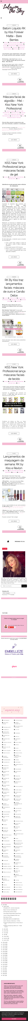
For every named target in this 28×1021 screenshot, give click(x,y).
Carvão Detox (12, 298)
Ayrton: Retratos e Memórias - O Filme (11, 920)
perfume (6, 828)
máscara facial (15, 112)
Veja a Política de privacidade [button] (8, 1015)
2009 (4, 971)
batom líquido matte (14, 42)
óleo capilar (7, 889)
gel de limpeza (19, 786)
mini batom (18, 814)
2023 (4, 946)
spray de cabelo (8, 868)
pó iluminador (7, 844)
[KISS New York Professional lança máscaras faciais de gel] (12, 195)
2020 (4, 951)
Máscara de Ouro (15, 299)
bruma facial (18, 752)
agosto (5, 906)
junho (5, 930)
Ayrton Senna (18, 720)
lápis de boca (7, 811)
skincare (6, 860)
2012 (4, 966)
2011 (4, 968)
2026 (4, 904)
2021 (4, 949)
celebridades (7, 759)
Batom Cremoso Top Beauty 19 (10, 909)
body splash (7, 752)
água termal (18, 887)
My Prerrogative (6, 68)
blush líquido (7, 750)
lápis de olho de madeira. (16, 507)
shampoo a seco (19, 853)
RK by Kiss (21, 49)
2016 (4, 958)
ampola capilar (7, 742)
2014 (4, 962)
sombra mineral (19, 866)
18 (20, 146)
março (5, 936)
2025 (4, 942)
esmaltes (17, 776)
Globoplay (6, 729)
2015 (4, 960)
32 (20, 263)
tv (4, 882)
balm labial (18, 742)
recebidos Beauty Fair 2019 (14, 117)
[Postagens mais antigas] (20, 542)
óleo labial (6, 891)
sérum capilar (7, 872)
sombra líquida (7, 866)
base (5, 744)
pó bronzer (6, 840)
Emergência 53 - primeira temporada (11, 907)
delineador (18, 769)
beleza (5, 45)
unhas (5, 884)
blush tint (18, 750)
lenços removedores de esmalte (18, 803)
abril (5, 934)
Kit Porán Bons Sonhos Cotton (10, 911)
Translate (12, 594)
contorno (17, 762)
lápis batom (18, 808)
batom (5, 42)
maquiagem (15, 47)
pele (18, 178)
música (5, 824)
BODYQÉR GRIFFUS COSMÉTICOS (11, 919)
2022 (4, 947)
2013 (4, 964)
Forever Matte (12, 45)
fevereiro (6, 938)
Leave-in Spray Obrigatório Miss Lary (11, 915)
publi (16, 838)
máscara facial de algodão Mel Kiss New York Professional (13, 114)
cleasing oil (7, 762)
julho (5, 929)
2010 (4, 969)
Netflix (17, 736)
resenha (15, 49)
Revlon (15, 472)
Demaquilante (7, 727)
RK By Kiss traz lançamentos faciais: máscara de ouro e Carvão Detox (14, 287)
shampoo (6, 853)
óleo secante (18, 891)
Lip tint (17, 729)
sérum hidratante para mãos (18, 875)
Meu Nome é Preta (7, 917)
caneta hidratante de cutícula (17, 756)
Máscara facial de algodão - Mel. (11, 130)
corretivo (6, 765)
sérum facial (7, 876)
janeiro (5, 940)
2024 (4, 944)
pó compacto (18, 840)
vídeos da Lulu (19, 884)
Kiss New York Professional (16, 177)
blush (17, 748)
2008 (4, 973)
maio (5, 932)
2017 (4, 957)
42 (20, 350)
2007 (4, 975)
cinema (17, 759)
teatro (17, 880)
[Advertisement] (14, 692)
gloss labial (18, 789)
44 (20, 527)
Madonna (17, 733)
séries (17, 868)
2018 (4, 955)
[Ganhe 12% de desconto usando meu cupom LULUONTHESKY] (14, 671)
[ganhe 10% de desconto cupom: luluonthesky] (14, 659)
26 (20, 80)
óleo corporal (19, 889)
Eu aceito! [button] (14, 1018)
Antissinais (6, 720)
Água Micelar (7, 887)
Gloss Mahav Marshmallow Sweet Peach (12, 913)
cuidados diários (10, 111)
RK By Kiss (21, 312)
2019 (4, 953)
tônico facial (18, 882)
